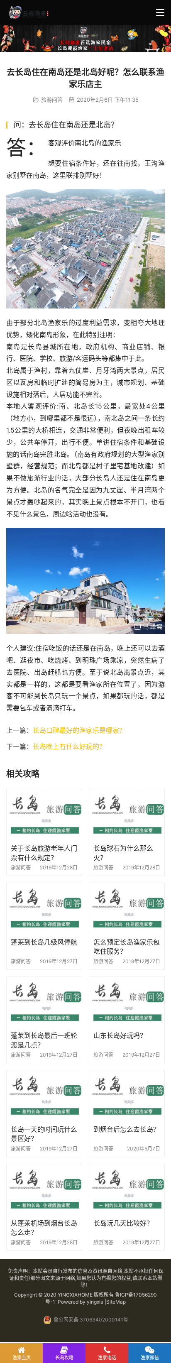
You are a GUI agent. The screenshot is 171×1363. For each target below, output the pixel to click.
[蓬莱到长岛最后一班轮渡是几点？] (44, 1002)
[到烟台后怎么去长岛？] (126, 1095)
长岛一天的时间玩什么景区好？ (44, 1134)
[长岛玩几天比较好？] (126, 1189)
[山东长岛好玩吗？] (126, 1002)
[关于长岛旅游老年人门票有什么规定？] (44, 814)
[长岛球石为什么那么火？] (126, 814)
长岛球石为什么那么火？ (123, 852)
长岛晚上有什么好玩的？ (69, 746)
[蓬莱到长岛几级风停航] (44, 908)
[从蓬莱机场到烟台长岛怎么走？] (44, 1189)
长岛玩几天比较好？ (123, 1223)
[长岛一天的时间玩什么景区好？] (44, 1095)
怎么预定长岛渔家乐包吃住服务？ (126, 946)
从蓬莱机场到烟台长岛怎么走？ (44, 1227)
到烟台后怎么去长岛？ (126, 1129)
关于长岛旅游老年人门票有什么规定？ (44, 852)
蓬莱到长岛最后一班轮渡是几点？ (44, 1040)
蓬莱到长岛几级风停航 (44, 942)
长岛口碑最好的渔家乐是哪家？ (79, 730)
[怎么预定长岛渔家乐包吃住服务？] (126, 908)
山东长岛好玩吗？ (120, 1035)
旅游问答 (52, 99)
